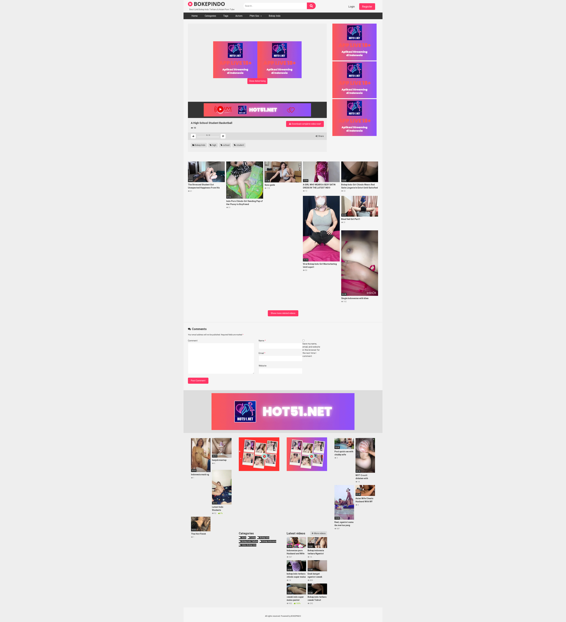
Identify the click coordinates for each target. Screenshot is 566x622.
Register (367, 6)
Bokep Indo (274, 15)
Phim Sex (254, 15)
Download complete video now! (306, 124)
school (226, 145)
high (214, 145)
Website (262, 366)
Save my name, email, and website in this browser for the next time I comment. (311, 350)
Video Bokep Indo (249, 545)
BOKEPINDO (208, 4)
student (240, 145)
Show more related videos (283, 313)
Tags (225, 15)
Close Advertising (257, 81)
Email (262, 353)
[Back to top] (556, 613)
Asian (244, 537)
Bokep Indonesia (269, 541)
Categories (210, 15)
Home (194, 15)
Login (351, 6)
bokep (253, 537)
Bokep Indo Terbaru (250, 541)
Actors (238, 15)
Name (262, 340)
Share (321, 136)
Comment (193, 340)
